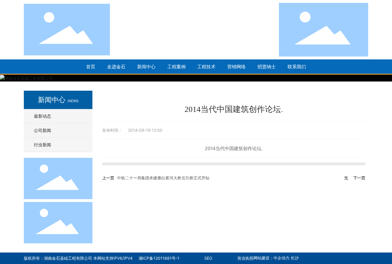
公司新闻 (42, 130)
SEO (208, 258)
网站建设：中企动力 (272, 258)
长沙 (295, 258)
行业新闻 (42, 144)
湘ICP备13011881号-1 (159, 258)
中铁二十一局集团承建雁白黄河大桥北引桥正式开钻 (163, 177)
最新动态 (42, 116)
